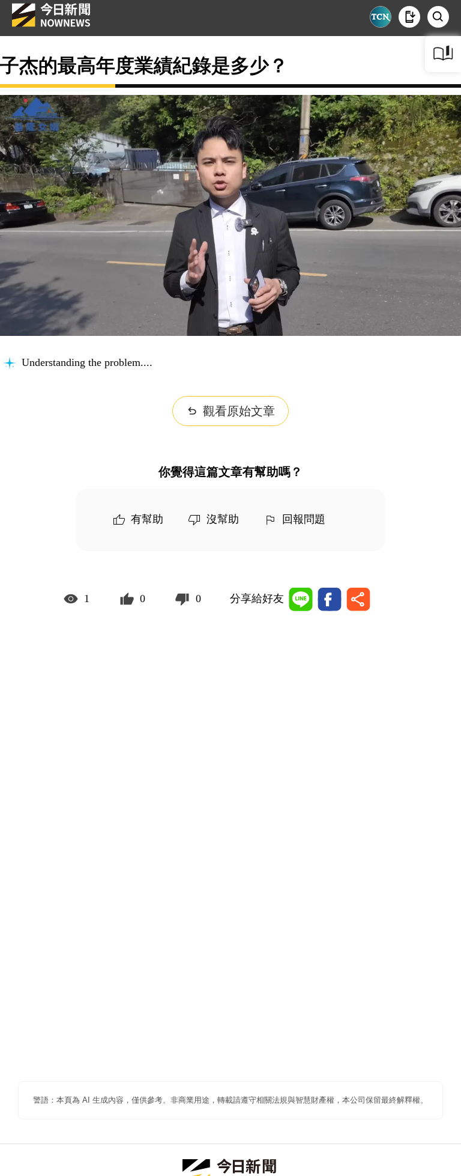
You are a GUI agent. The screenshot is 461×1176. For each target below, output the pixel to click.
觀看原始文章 (239, 411)
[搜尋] (438, 17)
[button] (409, 17)
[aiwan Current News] (380, 17)
